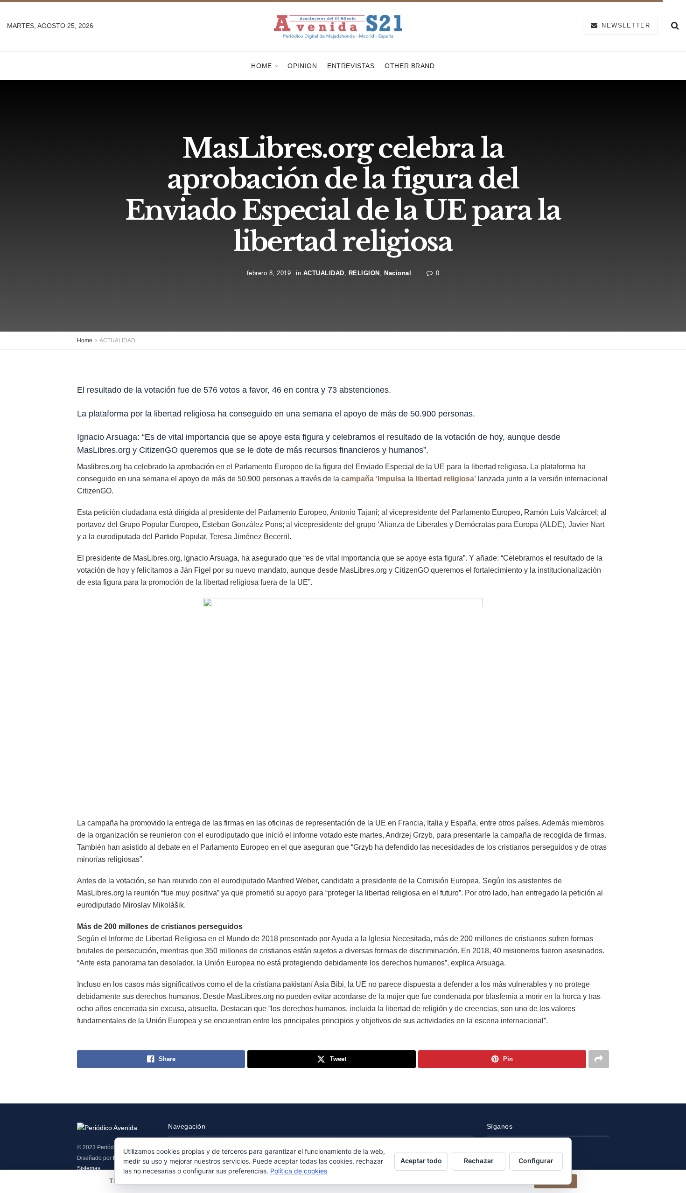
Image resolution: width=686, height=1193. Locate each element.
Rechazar (479, 1161)
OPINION (302, 65)
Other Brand (409, 65)
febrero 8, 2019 (269, 273)
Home (261, 65)
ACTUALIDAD (323, 273)
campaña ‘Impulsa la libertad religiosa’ (408, 479)
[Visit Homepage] (338, 26)
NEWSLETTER (625, 25)
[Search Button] (675, 25)
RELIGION (364, 273)
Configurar (535, 1161)
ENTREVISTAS (350, 65)
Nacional (397, 273)
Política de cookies (298, 1171)
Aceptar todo (421, 1161)
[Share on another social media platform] (598, 1059)
